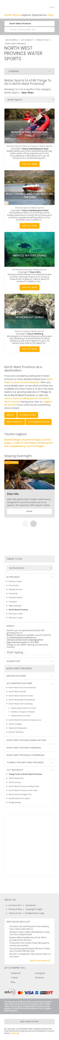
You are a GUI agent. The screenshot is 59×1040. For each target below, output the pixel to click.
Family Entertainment (22, 269)
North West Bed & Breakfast (22, 699)
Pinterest (39, 977)
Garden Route (15, 589)
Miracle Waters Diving (29, 255)
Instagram (40, 973)
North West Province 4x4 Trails (23, 790)
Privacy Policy (15, 909)
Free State (14, 585)
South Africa (11, 40)
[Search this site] (41, 7)
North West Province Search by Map (26, 740)
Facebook (16, 973)
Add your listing (29, 1021)
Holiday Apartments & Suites (23, 708)
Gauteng (13, 593)
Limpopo (13, 601)
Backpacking (15, 802)
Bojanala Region (13, 439)
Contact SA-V (15, 905)
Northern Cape (16, 613)
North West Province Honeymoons (25, 720)
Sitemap (15, 1033)
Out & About (27, 40)
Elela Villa (13, 494)
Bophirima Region (32, 439)
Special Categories (18, 728)
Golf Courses (15, 782)
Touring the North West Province (25, 762)
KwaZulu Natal (15, 597)
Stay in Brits (35, 272)
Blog (13, 982)
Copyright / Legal (33, 909)
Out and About (15, 770)
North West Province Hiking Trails (24, 786)
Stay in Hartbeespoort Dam (35, 148)
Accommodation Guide (19, 683)
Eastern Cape (15, 581)
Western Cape (16, 617)
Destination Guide (16, 676)
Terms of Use (15, 913)
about (10, 415)
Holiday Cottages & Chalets (23, 712)
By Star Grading (16, 732)
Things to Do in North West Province (25, 774)
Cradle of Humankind (24, 442)
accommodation (38, 421)
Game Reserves (16, 778)
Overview (14, 71)
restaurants (15, 421)
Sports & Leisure (30, 146)
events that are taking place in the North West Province (26, 400)
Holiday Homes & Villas (20, 716)
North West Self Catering (21, 703)
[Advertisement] (29, 845)
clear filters (27, 92)
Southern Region (35, 446)
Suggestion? (13, 661)
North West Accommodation (22, 687)
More (29, 511)
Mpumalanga (15, 605)
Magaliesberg (17, 446)
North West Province (15, 43)
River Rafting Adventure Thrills (29, 133)
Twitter (14, 977)
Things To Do (42, 40)
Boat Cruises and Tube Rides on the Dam (29, 195)
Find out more (29, 164)
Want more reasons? (40, 960)
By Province (13, 577)
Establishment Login (34, 913)
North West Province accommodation (28, 381)
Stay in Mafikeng (35, 333)
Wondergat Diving (29, 317)
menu (46, 7)
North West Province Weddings (24, 748)
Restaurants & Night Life (20, 794)
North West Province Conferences (26, 755)
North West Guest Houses (21, 695)
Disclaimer (30, 905)
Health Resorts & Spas (19, 798)
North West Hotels (17, 691)
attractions (28, 415)
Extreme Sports (14, 146)
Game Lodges (15, 724)
